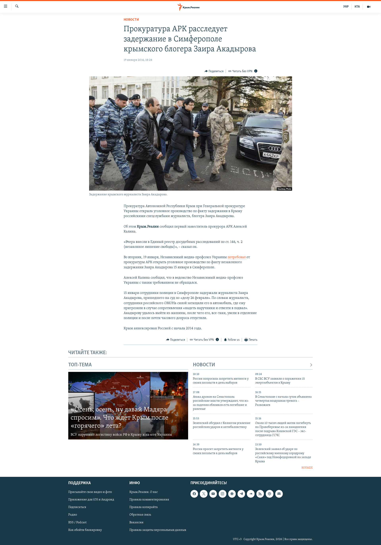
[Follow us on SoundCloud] (250, 493)
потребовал (237, 257)
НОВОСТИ (204, 365)
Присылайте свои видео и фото (90, 492)
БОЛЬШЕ (307, 467)
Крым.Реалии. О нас (143, 492)
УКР (346, 6)
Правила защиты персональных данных (157, 529)
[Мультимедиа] (369, 7)
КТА (357, 6)
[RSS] (260, 493)
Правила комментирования (149, 499)
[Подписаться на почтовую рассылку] (279, 493)
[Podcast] (269, 493)
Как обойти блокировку (85, 529)
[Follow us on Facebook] (194, 493)
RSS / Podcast (77, 522)
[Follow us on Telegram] (241, 493)
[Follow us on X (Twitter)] (203, 493)
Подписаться (77, 507)
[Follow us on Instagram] (222, 493)
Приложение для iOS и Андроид (91, 499)
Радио (72, 514)
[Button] (214, 71)
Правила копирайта (143, 507)
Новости (131, 20)
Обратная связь (140, 514)
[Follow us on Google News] (232, 493)
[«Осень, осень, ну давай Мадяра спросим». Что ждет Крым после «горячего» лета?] (128, 405)
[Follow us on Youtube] (213, 493)
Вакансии (136, 522)
